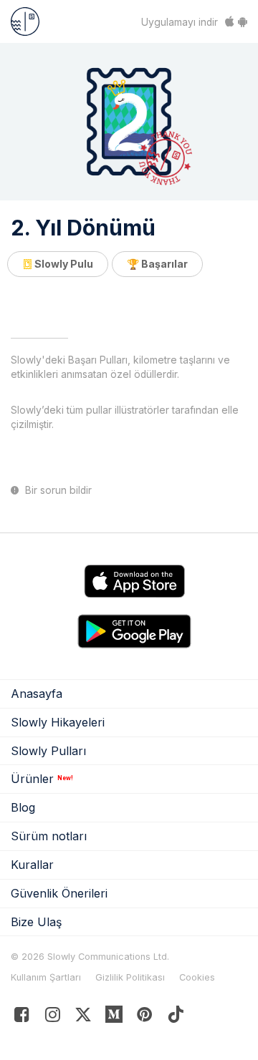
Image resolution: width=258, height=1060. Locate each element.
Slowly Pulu (62, 264)
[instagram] (53, 1017)
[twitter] (83, 1017)
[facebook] (22, 1017)
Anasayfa (36, 693)
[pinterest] (114, 1017)
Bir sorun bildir (57, 490)
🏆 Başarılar (157, 264)
